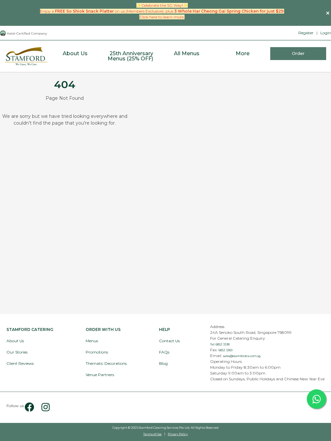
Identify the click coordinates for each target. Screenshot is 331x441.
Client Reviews (20, 363)
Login (325, 32)
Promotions (97, 352)
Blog (163, 363)
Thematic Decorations (106, 363)
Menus (92, 340)
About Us (15, 340)
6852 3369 (225, 350)
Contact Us (169, 340)
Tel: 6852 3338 (220, 344)
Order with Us (103, 329)
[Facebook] (29, 407)
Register (306, 32)
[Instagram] (43, 407)
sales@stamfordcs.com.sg (242, 356)
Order (298, 53)
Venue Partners (100, 374)
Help (164, 329)
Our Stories (16, 352)
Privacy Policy (178, 434)
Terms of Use (152, 434)
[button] (328, 13)
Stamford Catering (29, 329)
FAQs (164, 352)
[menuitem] (75, 56)
